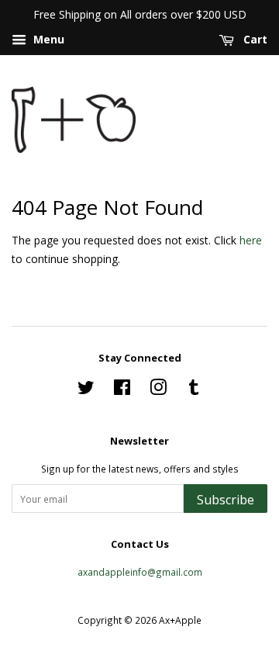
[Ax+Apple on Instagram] (158, 390)
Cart (253, 39)
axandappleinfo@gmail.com (140, 572)
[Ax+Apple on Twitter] (86, 390)
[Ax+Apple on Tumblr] (193, 390)
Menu (47, 39)
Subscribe (225, 499)
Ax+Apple (180, 620)
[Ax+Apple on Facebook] (122, 390)
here (250, 240)
